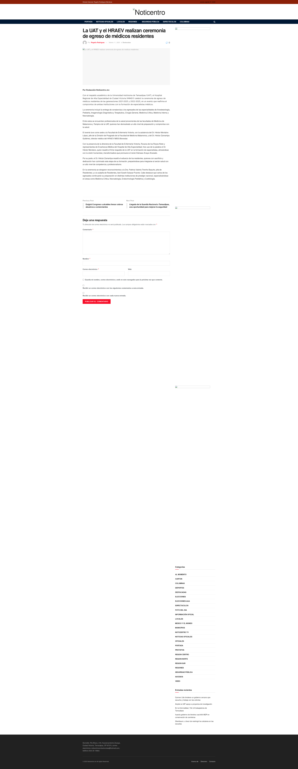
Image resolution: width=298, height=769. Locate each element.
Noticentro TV (182, 632)
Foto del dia (181, 610)
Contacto (212, 761)
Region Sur (180, 663)
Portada (88, 21)
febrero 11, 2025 (114, 42)
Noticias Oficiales (104, 21)
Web (130, 269)
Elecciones (180, 596)
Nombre (86, 259)
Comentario (88, 229)
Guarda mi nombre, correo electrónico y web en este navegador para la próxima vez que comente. (124, 279)
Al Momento (180, 574)
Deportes (179, 588)
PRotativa (179, 650)
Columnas (184, 21)
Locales (121, 21)
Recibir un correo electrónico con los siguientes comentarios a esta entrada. (113, 288)
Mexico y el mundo (183, 623)
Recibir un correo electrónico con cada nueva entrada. (104, 295)
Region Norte (181, 659)
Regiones (132, 21)
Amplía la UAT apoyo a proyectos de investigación (193, 704)
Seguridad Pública (150, 21)
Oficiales (179, 641)
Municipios (180, 628)
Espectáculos (169, 21)
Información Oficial (184, 614)
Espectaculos (181, 605)
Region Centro (182, 654)
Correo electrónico (91, 269)
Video (177, 681)
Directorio (204, 761)
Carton (178, 579)
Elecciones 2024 (182, 601)
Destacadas (127, 42)
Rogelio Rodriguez (98, 42)
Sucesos (179, 676)
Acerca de (194, 761)
